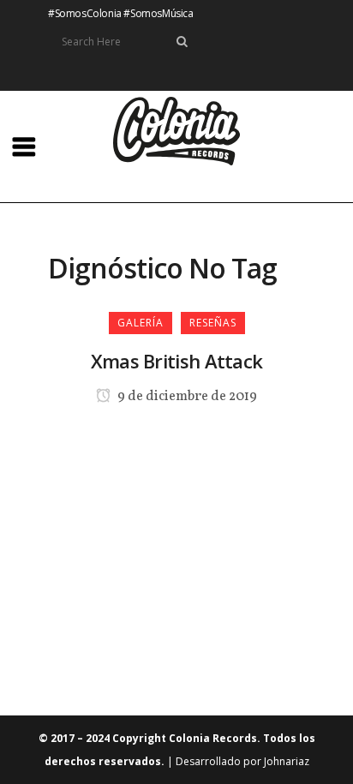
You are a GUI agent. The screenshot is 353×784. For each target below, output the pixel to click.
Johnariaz (286, 761)
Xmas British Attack (177, 361)
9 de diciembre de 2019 (186, 396)
